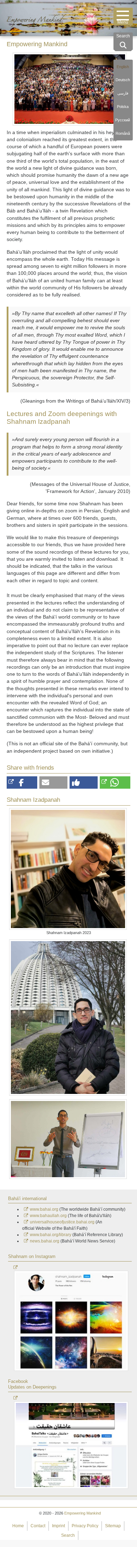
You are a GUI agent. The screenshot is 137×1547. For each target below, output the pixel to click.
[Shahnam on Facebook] (72, 1442)
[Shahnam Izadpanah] (68, 1017)
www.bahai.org (44, 1209)
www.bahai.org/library (50, 1234)
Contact (38, 1525)
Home (18, 1525)
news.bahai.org (44, 1241)
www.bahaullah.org (48, 1215)
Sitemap (113, 1525)
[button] (22, 782)
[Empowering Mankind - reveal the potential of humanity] (43, 17)
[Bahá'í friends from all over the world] (70, 89)
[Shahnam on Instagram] (72, 1318)
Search (68, 1535)
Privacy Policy (85, 1525)
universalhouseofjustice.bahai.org (62, 1222)
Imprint (58, 1525)
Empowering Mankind (82, 1513)
